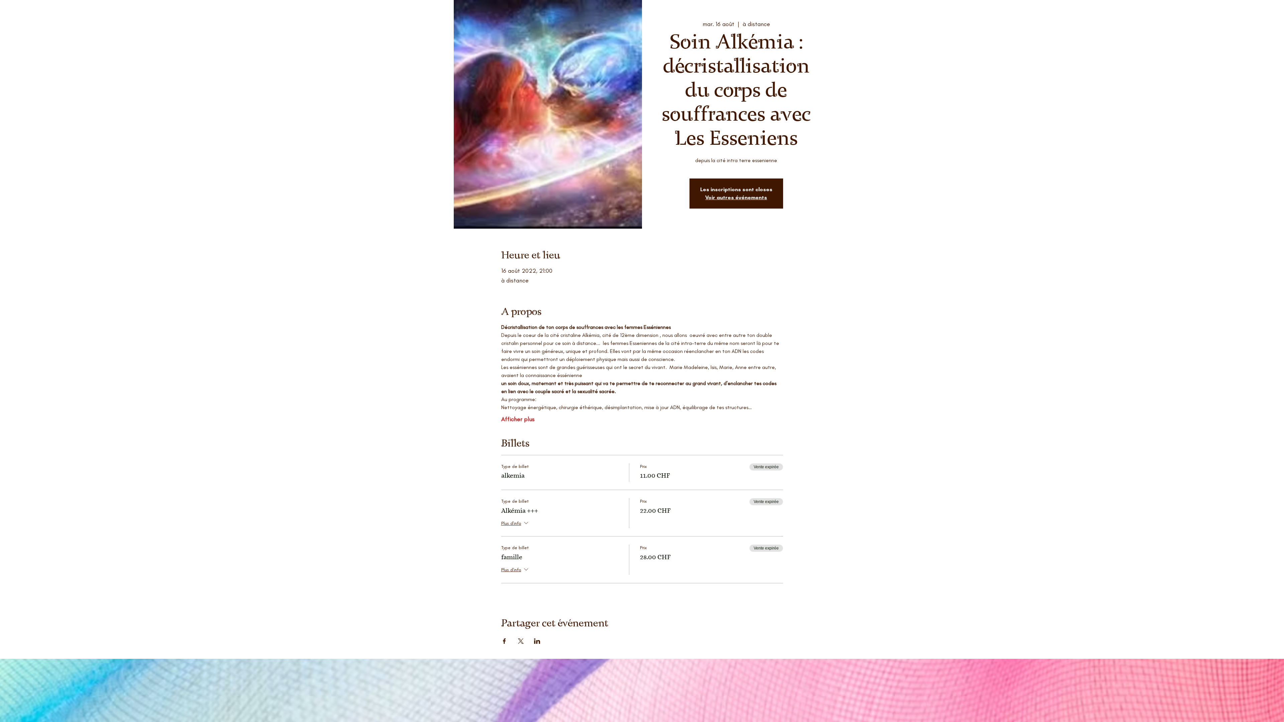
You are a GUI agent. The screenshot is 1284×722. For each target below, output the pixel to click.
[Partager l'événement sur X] (521, 641)
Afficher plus (518, 419)
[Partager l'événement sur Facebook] (504, 641)
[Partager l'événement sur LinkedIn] (537, 641)
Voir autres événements (736, 197)
